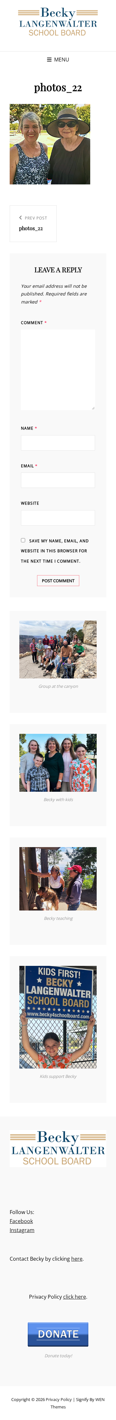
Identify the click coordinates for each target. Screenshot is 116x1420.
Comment (34, 322)
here (76, 1258)
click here (74, 1296)
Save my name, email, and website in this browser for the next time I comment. (55, 551)
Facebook (21, 1221)
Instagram (22, 1230)
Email (29, 466)
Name (29, 428)
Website (30, 503)
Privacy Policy (59, 1399)
